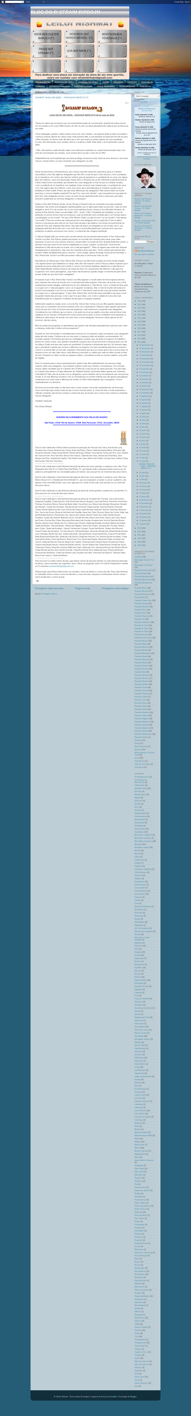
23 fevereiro (144, 500)
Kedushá (138, 1083)
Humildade (138, 1036)
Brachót (137, 850)
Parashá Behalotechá (143, 583)
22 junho (143, 434)
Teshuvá (137, 1330)
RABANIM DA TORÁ (83, 86)
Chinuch (137, 875)
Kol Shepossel (140, 1089)
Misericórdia (139, 1145)
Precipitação (139, 1225)
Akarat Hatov (139, 795)
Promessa (138, 1237)
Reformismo (139, 1287)
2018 (139, 328)
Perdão (137, 1193)
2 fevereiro (144, 510)
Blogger (133, 1397)
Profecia (137, 1234)
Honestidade (139, 1027)
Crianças (138, 897)
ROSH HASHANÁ (127, 86)
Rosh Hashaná (140, 746)
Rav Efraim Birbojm (145, 251)
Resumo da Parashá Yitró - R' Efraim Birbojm (145, 222)
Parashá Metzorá (141, 647)
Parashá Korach (141, 635)
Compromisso (140, 885)
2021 (139, 318)
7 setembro (144, 396)
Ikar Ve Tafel (139, 1045)
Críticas (137, 900)
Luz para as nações (142, 1117)
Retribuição (139, 1299)
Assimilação (139, 823)
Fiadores (138, 993)
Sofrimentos (139, 1318)
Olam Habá (139, 1169)
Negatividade (139, 1154)
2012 (139, 532)
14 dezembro (145, 352)
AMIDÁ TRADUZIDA (106, 86)
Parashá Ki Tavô (141, 625)
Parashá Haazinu (141, 616)
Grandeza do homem (143, 1008)
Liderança (138, 1107)
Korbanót (138, 1092)
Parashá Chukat (141, 604)
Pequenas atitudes (142, 1190)
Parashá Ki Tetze (141, 628)
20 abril (142, 473)
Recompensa (139, 1271)
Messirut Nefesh (141, 1132)
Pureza (137, 1246)
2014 (139, 342)
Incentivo (138, 1055)
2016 (139, 335)
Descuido (138, 913)
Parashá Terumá (141, 691)
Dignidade (138, 925)
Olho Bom (138, 1175)
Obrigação (138, 1165)
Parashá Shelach (141, 675)
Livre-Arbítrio (139, 1114)
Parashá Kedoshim (142, 622)
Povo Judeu (139, 1218)
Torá (136, 1336)
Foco (136, 995)
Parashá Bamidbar (142, 577)
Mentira (137, 1129)
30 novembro (145, 359)
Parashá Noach (140, 663)
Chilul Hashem (140, 872)
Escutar (137, 974)
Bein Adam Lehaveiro (143, 841)
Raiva (136, 1259)
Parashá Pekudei (141, 666)
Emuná (137, 955)
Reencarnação (140, 1280)
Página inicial (82, 588)
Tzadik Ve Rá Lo (141, 1352)
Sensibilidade (139, 1305)
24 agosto (143, 403)
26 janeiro (143, 514)
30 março (143, 483)
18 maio (143, 451)
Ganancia (138, 1002)
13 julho (142, 424)
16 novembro (145, 365)
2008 (139, 545)
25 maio (143, 447)
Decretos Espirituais (142, 906)
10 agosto (143, 410)
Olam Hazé (139, 1172)
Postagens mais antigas (115, 588)
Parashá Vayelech (141, 728)
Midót (136, 1139)
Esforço (137, 977)
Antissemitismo (140, 816)
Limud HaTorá (140, 1111)
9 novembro (144, 369)
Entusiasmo (139, 964)
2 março (143, 497)
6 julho (142, 427)
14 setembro (144, 393)
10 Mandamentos (141, 777)
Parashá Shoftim (141, 684)
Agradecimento (140, 788)
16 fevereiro (144, 503)
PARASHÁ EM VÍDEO (64, 82)
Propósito (138, 1240)
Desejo (137, 919)
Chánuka (138, 557)
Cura (136, 903)
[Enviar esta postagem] (36, 581)
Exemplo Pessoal (141, 986)
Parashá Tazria (140, 687)
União (136, 1358)
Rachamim (138, 1249)
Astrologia (138, 826)
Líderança (138, 1120)
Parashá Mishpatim (142, 653)
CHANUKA (40, 86)
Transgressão (140, 1343)
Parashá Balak (140, 573)
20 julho (142, 420)
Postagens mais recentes (49, 588)
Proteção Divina (140, 1243)
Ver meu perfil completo (144, 254)
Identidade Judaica (142, 1039)
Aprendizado (139, 819)
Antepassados (140, 813)
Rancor (137, 1262)
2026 (139, 301)
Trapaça (137, 1349)
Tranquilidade (140, 1340)
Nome (136, 1157)
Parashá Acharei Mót (143, 570)
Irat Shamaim (140, 1070)
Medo (136, 1126)
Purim (136, 743)
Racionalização (140, 1256)
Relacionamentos (141, 1290)
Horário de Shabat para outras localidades (146, 158)
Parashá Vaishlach (142, 722)
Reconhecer (139, 1274)
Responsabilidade (141, 1296)
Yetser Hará (139, 1377)
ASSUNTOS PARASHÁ (59, 86)
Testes (137, 1333)
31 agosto (143, 400)
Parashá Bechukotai (142, 580)
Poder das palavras (142, 1206)
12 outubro (144, 383)
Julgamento (139, 1073)
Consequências (140, 891)
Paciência (138, 1181)
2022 (139, 315)
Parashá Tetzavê (141, 694)
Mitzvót (137, 1148)
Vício (136, 1374)
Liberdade (138, 1104)
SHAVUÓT (132, 82)
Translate (143, 102)
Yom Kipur (138, 767)
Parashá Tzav (140, 700)
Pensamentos (140, 1187)
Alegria (137, 798)
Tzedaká (138, 1355)
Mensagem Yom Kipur (143, 565)
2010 (139, 538)
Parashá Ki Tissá (141, 631)
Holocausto (139, 1024)
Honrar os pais (140, 1033)
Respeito (138, 1293)
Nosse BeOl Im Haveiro (144, 1160)
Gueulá (137, 1014)
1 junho (142, 444)
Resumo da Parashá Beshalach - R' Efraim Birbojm (143, 228)
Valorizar (138, 1367)
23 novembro (145, 362)
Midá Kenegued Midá (143, 1135)
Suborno (137, 1321)
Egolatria (138, 943)
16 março (143, 490)
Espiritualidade (140, 980)
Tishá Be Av (139, 761)
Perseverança (140, 1200)
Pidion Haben (140, 1203)
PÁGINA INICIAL (43, 82)
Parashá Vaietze (141, 715)
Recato (137, 1265)
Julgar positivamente (143, 1076)
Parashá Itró (139, 619)
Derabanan (139, 910)
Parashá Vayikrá (141, 731)
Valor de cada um (141, 1364)
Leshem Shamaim (141, 1101)
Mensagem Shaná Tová (144, 560)
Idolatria (137, 1042)
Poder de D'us (140, 1209)
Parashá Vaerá (140, 703)
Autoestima (139, 832)
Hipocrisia (138, 1020)
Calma (137, 857)
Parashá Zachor (141, 737)
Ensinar (137, 961)
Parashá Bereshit (141, 591)
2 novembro (144, 372)
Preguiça (138, 1228)
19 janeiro (143, 517)
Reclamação (139, 1268)
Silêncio (137, 1312)
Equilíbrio (138, 968)
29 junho (143, 430)
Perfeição (138, 1197)
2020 (139, 322)
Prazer (137, 1221)
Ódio (136, 1386)
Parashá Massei (141, 641)
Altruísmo (138, 801)
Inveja (136, 1067)
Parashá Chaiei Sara (143, 600)
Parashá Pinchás (141, 669)
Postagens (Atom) (49, 594)
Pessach (137, 740)
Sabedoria (138, 1302)
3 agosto (143, 413)
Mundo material (140, 1151)
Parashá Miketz (140, 650)
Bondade (138, 844)
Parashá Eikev (140, 610)
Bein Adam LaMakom (143, 835)
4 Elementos (139, 785)
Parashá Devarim (141, 607)
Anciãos (137, 810)
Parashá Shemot (141, 681)
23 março (143, 486)
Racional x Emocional (143, 1253)
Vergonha (138, 1371)
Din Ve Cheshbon (141, 928)
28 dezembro (145, 345)
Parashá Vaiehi (140, 706)
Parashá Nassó (140, 656)
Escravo (137, 971)
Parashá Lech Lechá (143, 638)
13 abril (142, 476)
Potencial (138, 1212)
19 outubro (144, 379)
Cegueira (138, 866)
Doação (137, 934)
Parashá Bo (139, 597)
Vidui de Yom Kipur (142, 764)
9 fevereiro (144, 507)
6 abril (142, 479)
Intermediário (139, 1064)
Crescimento (139, 894)
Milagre (137, 1142)
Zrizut (136, 1380)
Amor (136, 807)
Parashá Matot (140, 644)
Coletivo (137, 879)
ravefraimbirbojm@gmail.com (61, 566)
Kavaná (137, 1080)
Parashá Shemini (141, 678)
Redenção (138, 1277)
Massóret (138, 1123)
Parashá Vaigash (141, 719)
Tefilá (136, 1324)
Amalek (137, 804)
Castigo (137, 863)
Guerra (137, 1011)
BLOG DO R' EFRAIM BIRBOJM (65, 12)
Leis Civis (138, 1098)
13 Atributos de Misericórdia (140, 781)
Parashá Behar (140, 588)
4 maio (142, 458)
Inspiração (138, 1061)
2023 (139, 311)
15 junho (143, 437)
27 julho (142, 417)
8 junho (142, 441)
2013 (139, 528)
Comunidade (139, 888)
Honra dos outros (141, 1030)
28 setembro (144, 389)
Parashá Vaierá (140, 709)
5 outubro (143, 386)
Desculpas (138, 916)
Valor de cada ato (141, 1361)
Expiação (138, 989)
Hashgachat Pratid (142, 1017)
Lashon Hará (139, 1095)
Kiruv (136, 1086)
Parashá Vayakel (141, 725)
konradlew (113, 1397)
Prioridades (139, 1231)
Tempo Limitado (141, 1327)
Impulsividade (140, 1048)
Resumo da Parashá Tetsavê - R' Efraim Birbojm (142, 201)
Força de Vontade (141, 999)
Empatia (137, 952)
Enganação (139, 958)
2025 (139, 304)
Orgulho (137, 1178)
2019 (139, 325)
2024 (139, 308)
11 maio (142, 454)
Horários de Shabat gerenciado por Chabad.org (146, 153)
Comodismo (139, 882)
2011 (139, 535)
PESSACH (118, 82)
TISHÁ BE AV (147, 82)
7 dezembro (144, 355)
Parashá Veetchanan (143, 734)
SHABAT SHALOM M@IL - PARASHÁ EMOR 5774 (61, 97)
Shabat (137, 1308)
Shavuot (137, 750)
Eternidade (138, 983)
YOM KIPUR (145, 86)
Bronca (137, 854)
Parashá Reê (139, 672)
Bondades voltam (141, 847)
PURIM (106, 82)
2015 (139, 339)
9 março (143, 493)
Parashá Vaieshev (141, 712)
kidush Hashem (140, 1383)
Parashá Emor (140, 613)
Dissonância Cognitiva (143, 931)
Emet (136, 949)
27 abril (142, 461)
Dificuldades (139, 922)
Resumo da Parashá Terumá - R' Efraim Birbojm (142, 208)
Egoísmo (138, 946)
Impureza (138, 1051)
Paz (136, 1184)
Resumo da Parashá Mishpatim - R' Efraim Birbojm (143, 215)
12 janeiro (143, 520)
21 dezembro (145, 348)
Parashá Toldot (140, 697)
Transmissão (139, 1346)
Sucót (136, 758)
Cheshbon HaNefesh (143, 869)
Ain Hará (138, 791)
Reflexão (138, 1284)
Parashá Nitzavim (141, 659)
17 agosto (143, 406)
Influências (138, 1058)
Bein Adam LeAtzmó (142, 838)
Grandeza (138, 1005)
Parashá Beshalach (142, 594)
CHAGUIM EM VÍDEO (88, 82)
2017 (139, 332)
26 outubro (144, 376)
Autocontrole (139, 829)
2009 (139, 542)
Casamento (139, 860)
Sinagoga (138, 1315)
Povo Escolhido (140, 1215)
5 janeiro (143, 524)
